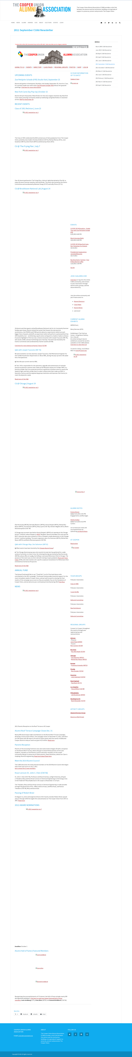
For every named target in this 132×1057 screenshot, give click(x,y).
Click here (73, 280)
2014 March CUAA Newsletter (104, 71)
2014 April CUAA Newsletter (103, 53)
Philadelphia (74, 693)
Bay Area (73, 650)
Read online (74, 543)
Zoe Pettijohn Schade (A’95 (45, 85)
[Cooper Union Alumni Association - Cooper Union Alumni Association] (41, 17)
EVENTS (29, 67)
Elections (48, 22)
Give (36, 22)
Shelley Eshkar (74, 520)
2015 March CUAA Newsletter (104, 82)
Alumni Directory (79, 301)
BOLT (38, 534)
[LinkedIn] (112, 22)
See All (72, 268)
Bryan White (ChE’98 (77, 689)
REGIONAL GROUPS (61, 67)
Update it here (74, 79)
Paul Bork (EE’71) (76, 683)
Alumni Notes (78, 308)
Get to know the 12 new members (25, 768)
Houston (73, 675)
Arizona (72, 638)
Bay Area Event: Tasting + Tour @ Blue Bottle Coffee (79, 261)
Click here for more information (31, 87)
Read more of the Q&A (21, 379)
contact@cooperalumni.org (25, 1036)
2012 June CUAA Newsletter (103, 75)
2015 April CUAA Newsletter (103, 85)
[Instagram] (116, 22)
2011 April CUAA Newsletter (103, 57)
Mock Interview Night (77, 238)
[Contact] (101, 22)
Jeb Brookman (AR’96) (78, 695)
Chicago (73, 656)
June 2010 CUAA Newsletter (103, 50)
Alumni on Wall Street (77, 717)
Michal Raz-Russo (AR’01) (79, 659)
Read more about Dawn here (43, 756)
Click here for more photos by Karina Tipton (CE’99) (31, 345)
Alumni (24, 22)
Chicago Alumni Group (46, 548)
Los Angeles (74, 687)
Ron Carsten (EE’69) (76, 646)
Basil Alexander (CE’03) (78, 701)
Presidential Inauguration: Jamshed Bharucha (78, 253)
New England (74, 681)
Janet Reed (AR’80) (76, 642)
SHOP (79, 67)
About (41, 22)
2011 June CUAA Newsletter (103, 60)
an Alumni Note (82, 531)
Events (55, 22)
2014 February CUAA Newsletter (105, 78)
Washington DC (75, 699)
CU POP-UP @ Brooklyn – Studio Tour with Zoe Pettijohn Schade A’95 (80, 230)
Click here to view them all (78, 344)
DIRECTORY (37, 67)
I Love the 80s (74, 592)
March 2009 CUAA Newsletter (104, 46)
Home (13, 22)
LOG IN (85, 67)
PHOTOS (72, 67)
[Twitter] (109, 22)
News (18, 22)
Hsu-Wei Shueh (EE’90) (78, 651)
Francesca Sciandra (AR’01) (79, 665)
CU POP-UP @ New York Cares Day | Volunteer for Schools (79, 245)
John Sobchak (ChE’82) (78, 677)
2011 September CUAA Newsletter (105, 64)
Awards (30, 22)
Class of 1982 (74, 584)
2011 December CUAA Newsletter (105, 68)
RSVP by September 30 (26, 99)
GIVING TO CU (19, 67)
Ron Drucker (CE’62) (77, 671)
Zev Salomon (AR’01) (77, 657)
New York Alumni (75, 608)
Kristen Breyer (74, 512)
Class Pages (77, 304)
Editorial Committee (76, 600)
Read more (51, 740)
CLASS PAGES (48, 67)
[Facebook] (105, 22)
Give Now (62, 582)
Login (61, 22)
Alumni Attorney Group (77, 713)
